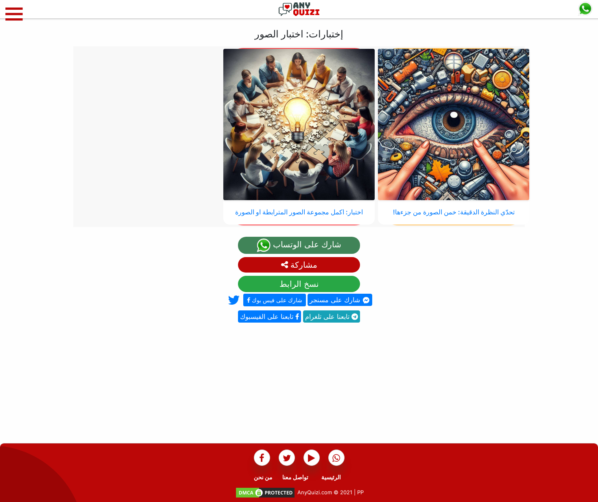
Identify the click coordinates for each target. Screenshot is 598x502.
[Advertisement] (299, 386)
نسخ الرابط (299, 284)
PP (360, 492)
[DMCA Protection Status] (265, 492)
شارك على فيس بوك (276, 300)
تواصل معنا (295, 477)
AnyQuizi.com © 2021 (324, 492)
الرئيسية (331, 477)
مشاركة (302, 265)
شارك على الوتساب (306, 244)
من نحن (263, 477)
